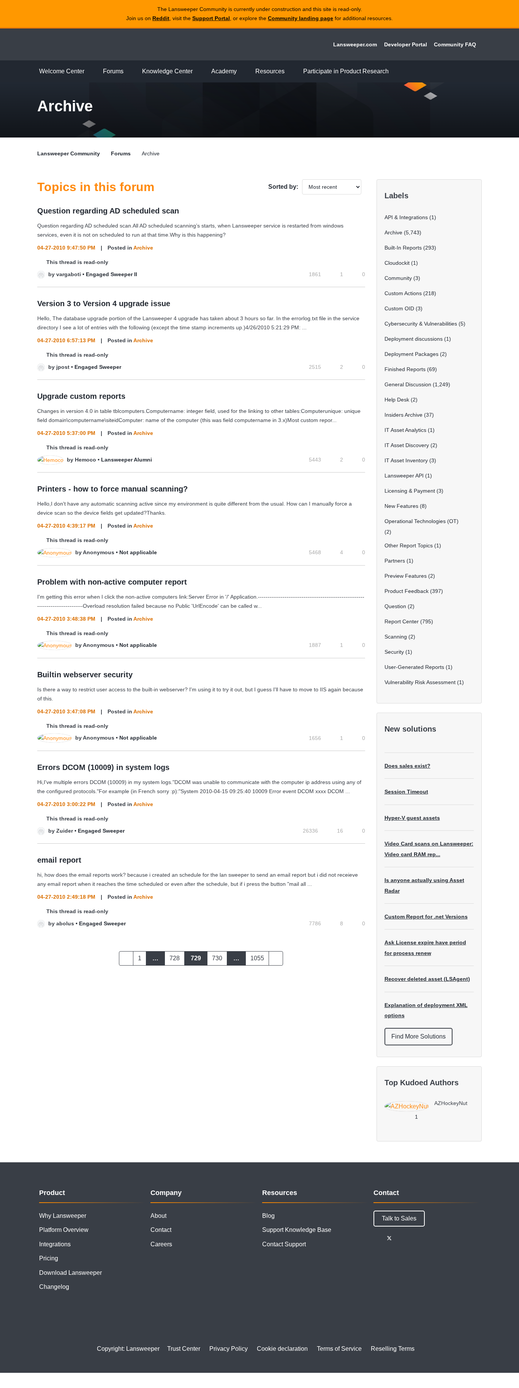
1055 (257, 958)
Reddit (160, 18)
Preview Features (406, 576)
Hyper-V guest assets (412, 818)
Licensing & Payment (410, 491)
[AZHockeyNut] (429, 1109)
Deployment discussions (414, 339)
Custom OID (399, 308)
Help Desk (397, 400)
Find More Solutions (418, 1036)
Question (395, 606)
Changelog (54, 1287)
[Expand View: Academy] (242, 71)
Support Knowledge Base (296, 1230)
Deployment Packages (411, 354)
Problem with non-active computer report (112, 582)
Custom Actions (403, 293)
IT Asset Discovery (407, 445)
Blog (268, 1216)
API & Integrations (406, 217)
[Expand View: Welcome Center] (90, 71)
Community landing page (300, 18)
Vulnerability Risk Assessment (420, 682)
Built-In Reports (403, 248)
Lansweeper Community (89, 44)
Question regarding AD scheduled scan (108, 211)
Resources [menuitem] (270, 71)
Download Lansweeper (70, 1272)
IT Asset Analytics (405, 430)
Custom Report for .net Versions (426, 917)
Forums (121, 153)
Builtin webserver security (85, 674)
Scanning (396, 637)
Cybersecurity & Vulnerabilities (421, 324)
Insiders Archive (403, 415)
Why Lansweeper (62, 1216)
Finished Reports (405, 369)
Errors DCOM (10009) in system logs (103, 767)
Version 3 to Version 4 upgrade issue (103, 303)
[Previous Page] (126, 958)
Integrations (55, 1244)
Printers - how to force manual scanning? (112, 489)
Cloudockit (397, 263)
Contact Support (284, 1244)
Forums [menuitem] (113, 71)
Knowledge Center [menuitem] (167, 71)
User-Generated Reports (414, 667)
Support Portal (211, 18)
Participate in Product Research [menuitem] (346, 71)
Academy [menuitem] (224, 71)
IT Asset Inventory (406, 460)
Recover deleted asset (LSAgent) (427, 979)
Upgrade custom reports (81, 396)
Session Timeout (406, 792)
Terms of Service (339, 1348)
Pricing (48, 1258)
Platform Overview (64, 1230)
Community (398, 278)
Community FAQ (455, 44)
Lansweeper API (404, 476)
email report (59, 860)
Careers (161, 1244)
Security (394, 652)
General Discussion (408, 384)
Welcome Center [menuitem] (61, 71)
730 (217, 958)
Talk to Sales (399, 1218)
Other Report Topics (409, 545)
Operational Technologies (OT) (422, 521)
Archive (143, 248)
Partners (395, 561)
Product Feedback (407, 591)
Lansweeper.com (355, 44)
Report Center (402, 621)
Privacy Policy (228, 1348)
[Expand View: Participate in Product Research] (394, 71)
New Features (401, 506)
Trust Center (183, 1348)
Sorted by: (283, 186)
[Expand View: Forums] (129, 71)
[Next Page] (276, 958)
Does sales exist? (407, 766)
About (158, 1216)
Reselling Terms (393, 1348)
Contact (160, 1230)
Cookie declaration (282, 1348)
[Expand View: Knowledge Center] (198, 71)
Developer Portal (405, 44)
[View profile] (41, 274)
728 (174, 958)
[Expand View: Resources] (290, 71)
